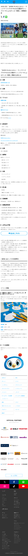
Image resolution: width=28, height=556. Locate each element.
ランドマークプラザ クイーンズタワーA (9, 140)
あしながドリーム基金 (5, 545)
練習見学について (5, 517)
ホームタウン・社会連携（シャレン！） (7, 397)
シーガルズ (17, 405)
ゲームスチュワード (5, 547)
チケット (4, 2)
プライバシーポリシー (14, 551)
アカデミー (4, 409)
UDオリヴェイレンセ (6, 405)
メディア (17, 392)
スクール (17, 409)
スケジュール (4, 516)
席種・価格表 (16, 501)
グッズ (16, 381)
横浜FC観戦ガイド (17, 514)
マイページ (7, 2)
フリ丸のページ (4, 535)
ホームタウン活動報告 (20, 395)
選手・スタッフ (4, 514)
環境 (3, 402)
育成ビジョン (16, 534)
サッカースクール (17, 541)
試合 (16, 377)
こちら (9, 117)
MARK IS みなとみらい (6, 138)
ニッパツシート (16, 505)
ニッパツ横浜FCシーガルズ (6, 541)
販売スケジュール (17, 504)
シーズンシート (18, 388)
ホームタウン (4, 498)
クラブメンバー (18, 384)
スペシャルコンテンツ (17, 527)
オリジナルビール (17, 528)
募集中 (3, 413)
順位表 (15, 494)
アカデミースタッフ (17, 538)
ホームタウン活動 (5, 542)
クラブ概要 (4, 534)
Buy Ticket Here (16, 507)
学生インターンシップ (5, 548)
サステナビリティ (5, 538)
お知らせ (4, 377)
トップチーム (4, 384)
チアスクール (16, 542)
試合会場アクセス (17, 516)
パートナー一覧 (4, 544)
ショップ (1, 2)
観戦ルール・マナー (17, 517)
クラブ (16, 402)
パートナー (4, 392)
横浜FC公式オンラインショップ (19, 523)
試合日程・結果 (16, 535)
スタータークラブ (5, 388)
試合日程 (15, 493)
